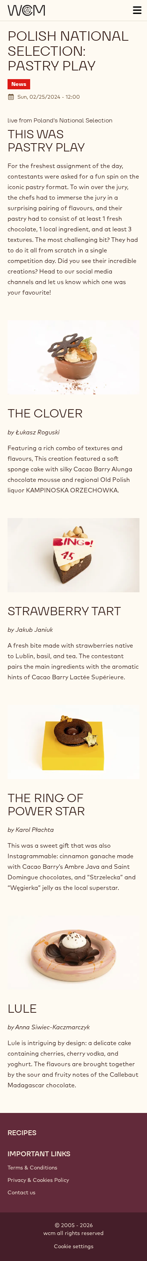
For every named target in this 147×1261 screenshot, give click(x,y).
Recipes (22, 1133)
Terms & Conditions (32, 1167)
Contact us (21, 1192)
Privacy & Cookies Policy (38, 1180)
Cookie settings (73, 1246)
